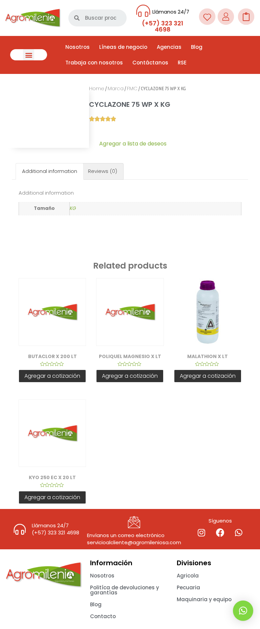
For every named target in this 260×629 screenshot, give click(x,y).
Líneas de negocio (123, 47)
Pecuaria (188, 587)
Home (96, 88)
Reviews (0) (102, 171)
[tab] (50, 171)
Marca (116, 88)
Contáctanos (150, 62)
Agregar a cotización (52, 376)
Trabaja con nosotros (94, 62)
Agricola (188, 575)
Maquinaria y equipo (204, 599)
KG (73, 208)
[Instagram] (201, 532)
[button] (28, 54)
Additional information (49, 171)
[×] (243, 611)
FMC (132, 88)
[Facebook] (220, 532)
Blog (196, 47)
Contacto (103, 616)
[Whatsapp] (238, 532)
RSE (182, 62)
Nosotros (77, 47)
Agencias (169, 47)
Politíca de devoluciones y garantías (124, 590)
